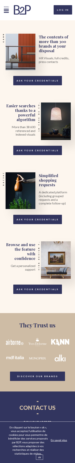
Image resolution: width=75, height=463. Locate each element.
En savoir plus (59, 440)
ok (39, 457)
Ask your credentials (38, 80)
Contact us (37, 407)
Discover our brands (37, 376)
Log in (63, 9)
